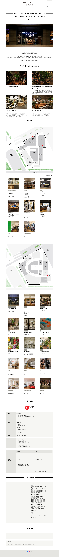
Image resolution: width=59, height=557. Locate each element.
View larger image (49, 175)
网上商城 (43, 16)
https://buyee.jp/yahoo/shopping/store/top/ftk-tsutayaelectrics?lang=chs (23, 544)
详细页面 (42, 195)
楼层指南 (22, 16)
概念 (17, 16)
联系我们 (37, 16)
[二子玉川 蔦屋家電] (29, 5)
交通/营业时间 (30, 16)
